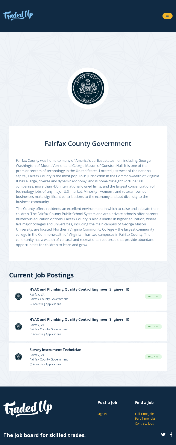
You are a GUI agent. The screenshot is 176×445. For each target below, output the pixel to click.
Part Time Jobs (145, 418)
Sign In (102, 414)
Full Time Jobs (145, 414)
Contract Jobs (144, 423)
